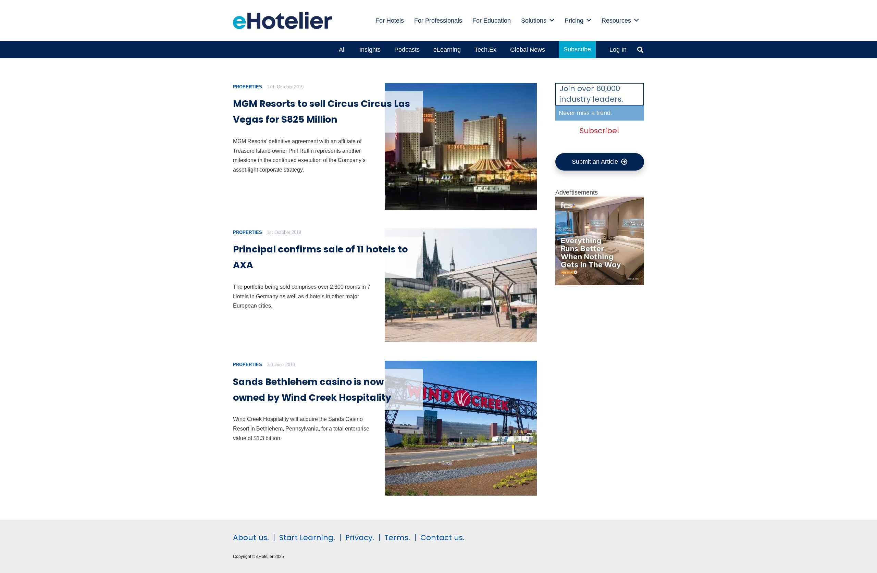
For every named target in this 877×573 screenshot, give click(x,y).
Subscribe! (599, 130)
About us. (251, 537)
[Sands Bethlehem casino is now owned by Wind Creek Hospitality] (460, 428)
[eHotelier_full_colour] (282, 20)
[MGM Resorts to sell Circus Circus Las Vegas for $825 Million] (460, 146)
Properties (247, 86)
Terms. (397, 537)
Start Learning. (306, 537)
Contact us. (442, 537)
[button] (551, 20)
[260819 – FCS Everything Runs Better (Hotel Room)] (599, 283)
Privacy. (359, 537)
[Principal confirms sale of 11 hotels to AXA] (460, 285)
